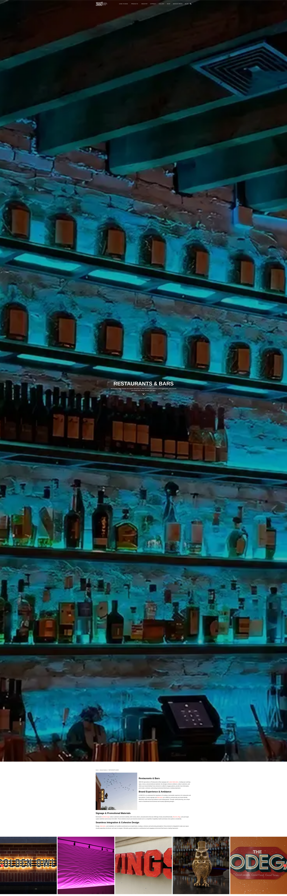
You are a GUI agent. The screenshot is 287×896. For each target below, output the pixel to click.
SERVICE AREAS (178, 3)
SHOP (168, 3)
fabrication (160, 797)
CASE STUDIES (123, 3)
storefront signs (106, 816)
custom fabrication (173, 782)
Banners (175, 816)
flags (179, 816)
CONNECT (153, 3)
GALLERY (161, 3)
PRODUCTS (134, 3)
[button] (2, 865)
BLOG (186, 3)
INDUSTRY (144, 3)
